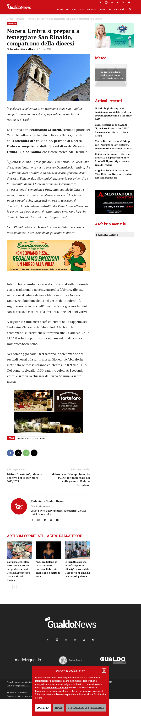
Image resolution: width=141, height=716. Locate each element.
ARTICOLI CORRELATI (25, 536)
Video (81, 9)
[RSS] (117, 2)
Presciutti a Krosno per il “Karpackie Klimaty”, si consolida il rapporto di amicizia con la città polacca (77, 569)
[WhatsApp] (26, 453)
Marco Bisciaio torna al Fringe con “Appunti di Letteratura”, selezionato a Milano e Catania (113, 144)
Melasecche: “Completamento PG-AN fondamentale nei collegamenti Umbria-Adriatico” (70, 479)
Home (60, 9)
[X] (123, 2)
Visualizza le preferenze (86, 707)
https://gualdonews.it (40, 506)
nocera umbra (24, 438)
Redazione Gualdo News (22, 49)
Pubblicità (118, 9)
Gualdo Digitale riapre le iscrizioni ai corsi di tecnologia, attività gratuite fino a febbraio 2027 (113, 114)
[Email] (34, 453)
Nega (58, 707)
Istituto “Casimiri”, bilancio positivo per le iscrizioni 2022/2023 (24, 477)
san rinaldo (40, 438)
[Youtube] (129, 2)
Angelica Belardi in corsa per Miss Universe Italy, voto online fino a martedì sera (48, 569)
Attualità (20, 18)
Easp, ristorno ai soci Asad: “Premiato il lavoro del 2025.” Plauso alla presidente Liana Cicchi (112, 130)
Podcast (91, 9)
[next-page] (14, 587)
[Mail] (112, 2)
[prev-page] (9, 587)
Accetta (43, 707)
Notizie (69, 9)
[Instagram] (106, 2)
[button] (104, 670)
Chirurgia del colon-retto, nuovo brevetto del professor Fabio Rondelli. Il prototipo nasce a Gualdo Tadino (114, 159)
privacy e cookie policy (55, 687)
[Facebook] (100, 2)
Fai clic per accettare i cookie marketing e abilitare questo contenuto (110, 74)
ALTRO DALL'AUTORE (64, 536)
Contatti (103, 9)
